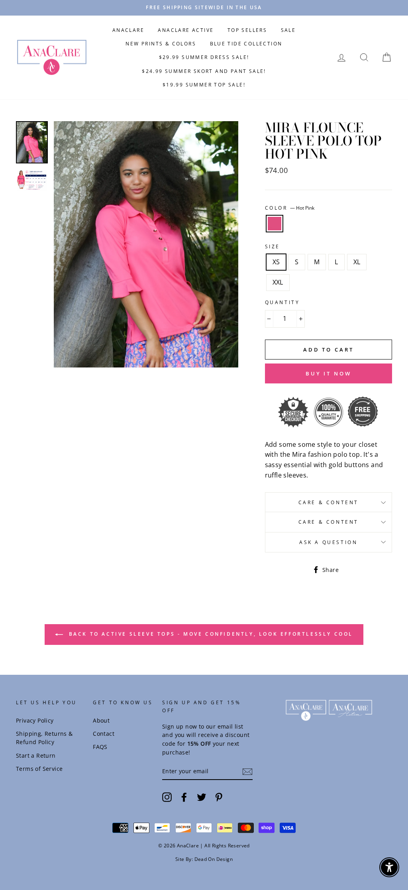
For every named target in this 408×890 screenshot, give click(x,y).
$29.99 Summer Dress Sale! (204, 57)
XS (276, 261)
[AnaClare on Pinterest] (219, 797)
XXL (278, 282)
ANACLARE (128, 30)
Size (272, 246)
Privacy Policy (35, 720)
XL (357, 261)
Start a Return (36, 755)
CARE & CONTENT (328, 502)
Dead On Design (213, 859)
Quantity (282, 302)
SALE (288, 30)
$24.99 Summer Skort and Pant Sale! (204, 71)
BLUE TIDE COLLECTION (246, 43)
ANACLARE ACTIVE (186, 30)
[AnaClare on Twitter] (201, 797)
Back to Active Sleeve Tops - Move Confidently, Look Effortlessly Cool (209, 634)
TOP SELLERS (247, 30)
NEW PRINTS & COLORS (161, 43)
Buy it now (328, 373)
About (101, 720)
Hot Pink (274, 224)
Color (290, 207)
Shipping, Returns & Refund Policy (44, 738)
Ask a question (328, 542)
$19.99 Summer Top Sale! (204, 84)
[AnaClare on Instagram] (167, 797)
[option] (204, 8)
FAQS (100, 747)
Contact (103, 733)
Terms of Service (39, 768)
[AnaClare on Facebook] (184, 797)
